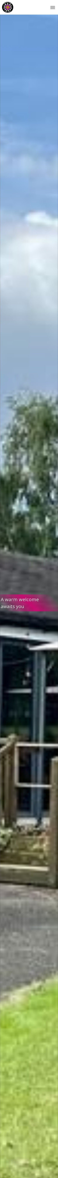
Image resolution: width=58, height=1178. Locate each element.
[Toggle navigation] (52, 7)
